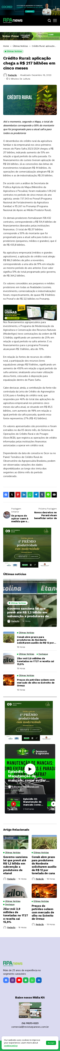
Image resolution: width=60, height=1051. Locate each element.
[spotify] (25, 980)
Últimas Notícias (20, 46)
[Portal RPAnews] (12, 20)
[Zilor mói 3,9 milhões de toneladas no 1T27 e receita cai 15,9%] (8, 658)
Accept (51, 1043)
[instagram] (12, 980)
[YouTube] (19, 980)
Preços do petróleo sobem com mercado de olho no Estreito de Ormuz (36, 682)
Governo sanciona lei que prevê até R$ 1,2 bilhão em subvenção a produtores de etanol (28, 612)
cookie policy (11, 1045)
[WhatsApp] (32, 980)
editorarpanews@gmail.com (25, 786)
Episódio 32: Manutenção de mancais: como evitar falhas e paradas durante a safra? (27, 776)
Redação (12, 75)
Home (6, 46)
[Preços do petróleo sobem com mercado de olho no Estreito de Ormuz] (8, 680)
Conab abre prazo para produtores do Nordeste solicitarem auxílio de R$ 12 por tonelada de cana (35, 640)
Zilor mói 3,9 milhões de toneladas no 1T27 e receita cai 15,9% (35, 661)
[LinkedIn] (39, 980)
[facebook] (6, 980)
